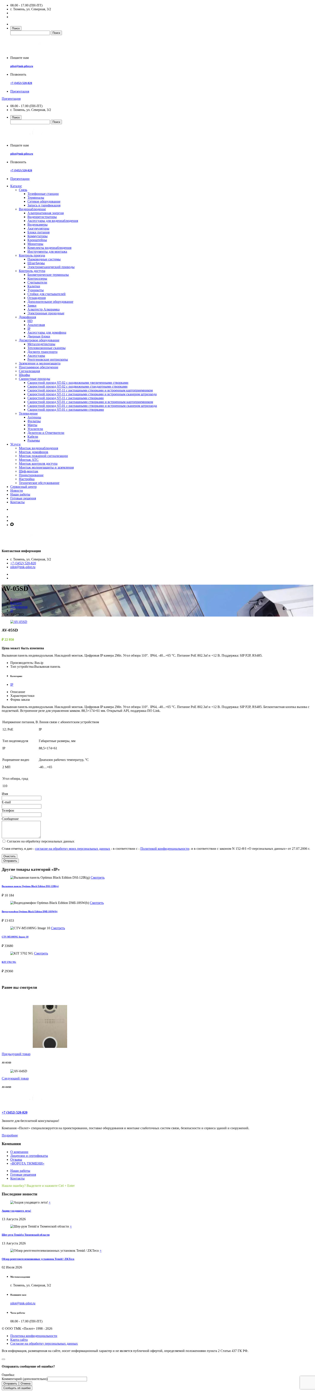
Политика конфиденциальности (33, 1336)
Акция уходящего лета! (16, 1210)
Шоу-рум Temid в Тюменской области (26, 1234)
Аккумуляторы (38, 228)
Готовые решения (23, 498)
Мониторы (35, 244)
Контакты (17, 502)
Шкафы (24, 375)
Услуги (15, 444)
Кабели (32, 436)
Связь (23, 190)
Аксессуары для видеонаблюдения (52, 221)
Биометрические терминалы (48, 274)
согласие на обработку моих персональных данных (72, 848)
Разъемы (33, 440)
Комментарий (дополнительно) (24, 1379)
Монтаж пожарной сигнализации (43, 456)
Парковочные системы (44, 259)
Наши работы (20, 494)
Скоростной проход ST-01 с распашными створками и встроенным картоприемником (90, 402)
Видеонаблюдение (32, 209)
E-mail (6, 802)
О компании (19, 1152)
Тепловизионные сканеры (46, 348)
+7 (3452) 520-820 (21, 83)
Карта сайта (19, 1339)
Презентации (20, 179)
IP (28, 328)
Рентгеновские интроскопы (47, 359)
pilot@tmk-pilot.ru (21, 66)
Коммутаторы (37, 236)
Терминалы (35, 197)
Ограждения (36, 298)
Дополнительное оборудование (50, 301)
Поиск (16, 28)
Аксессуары (36, 355)
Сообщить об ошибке (17, 1388)
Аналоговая (36, 325)
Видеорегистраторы (42, 217)
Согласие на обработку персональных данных (44, 1343)
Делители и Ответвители (45, 433)
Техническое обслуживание (39, 483)
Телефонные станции (43, 194)
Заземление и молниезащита (39, 363)
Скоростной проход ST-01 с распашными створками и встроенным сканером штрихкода (92, 406)
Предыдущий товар (16, 1054)
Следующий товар (15, 1078)
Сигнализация (29, 371)
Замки (31, 305)
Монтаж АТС (29, 460)
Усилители (35, 429)
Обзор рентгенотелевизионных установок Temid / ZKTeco (38, 1259)
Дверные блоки (38, 336)
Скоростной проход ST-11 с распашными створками (65, 398)
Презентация (19, 91)
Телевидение (28, 413)
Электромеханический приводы (51, 267)
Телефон (8, 810)
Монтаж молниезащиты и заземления (46, 467)
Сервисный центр (23, 486)
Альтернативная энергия (45, 213)
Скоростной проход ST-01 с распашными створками (65, 409)
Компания (17, 599)
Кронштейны (37, 240)
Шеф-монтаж (28, 471)
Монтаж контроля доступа (38, 463)
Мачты (32, 425)
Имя (5, 794)
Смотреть (98, 877)
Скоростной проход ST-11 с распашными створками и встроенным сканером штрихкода (92, 394)
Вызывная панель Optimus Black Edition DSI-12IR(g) (30, 886)
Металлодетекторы (41, 344)
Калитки (33, 286)
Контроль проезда (32, 255)
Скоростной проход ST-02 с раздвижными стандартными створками (77, 386)
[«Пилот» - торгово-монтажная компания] (35, 50)
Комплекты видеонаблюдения (49, 247)
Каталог (16, 186)
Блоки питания (38, 232)
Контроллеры (37, 278)
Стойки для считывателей (46, 294)
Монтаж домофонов (33, 452)
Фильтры (34, 421)
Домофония (27, 317)
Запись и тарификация (43, 205)
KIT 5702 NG (9, 962)
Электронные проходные (45, 313)
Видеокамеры (37, 224)
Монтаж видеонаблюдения (38, 448)
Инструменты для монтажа (47, 251)
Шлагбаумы (36, 263)
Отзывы (16, 1159)
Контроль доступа (32, 271)
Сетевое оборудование (43, 201)
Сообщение (10, 819)
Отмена (25, 1383)
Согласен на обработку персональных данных (40, 841)
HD (30, 321)
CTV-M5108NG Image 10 (15, 936)
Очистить (9, 856)
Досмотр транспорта (42, 352)
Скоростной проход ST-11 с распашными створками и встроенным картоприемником (90, 390)
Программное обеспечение (38, 367)
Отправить (10, 860)
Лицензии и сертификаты (29, 1156)
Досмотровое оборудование (39, 340)
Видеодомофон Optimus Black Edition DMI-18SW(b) (29, 911)
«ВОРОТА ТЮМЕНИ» (27, 1163)
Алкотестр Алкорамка (43, 309)
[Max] (12, 525)
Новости (16, 490)
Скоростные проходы (34, 379)
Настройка (26, 479)
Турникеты (35, 290)
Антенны (34, 417)
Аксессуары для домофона (46, 332)
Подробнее (10, 1135)
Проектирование (31, 475)
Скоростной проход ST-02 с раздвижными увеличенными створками (77, 382)
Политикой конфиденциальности (164, 848)
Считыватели (37, 282)
